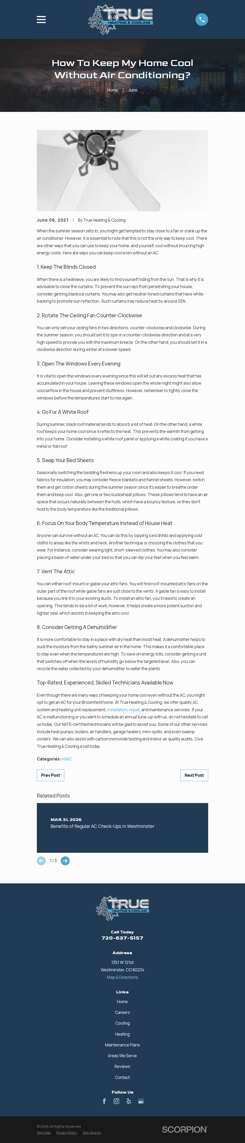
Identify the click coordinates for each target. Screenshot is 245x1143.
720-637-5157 (122, 938)
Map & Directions (122, 977)
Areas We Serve (122, 1055)
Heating (122, 1034)
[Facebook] (104, 1101)
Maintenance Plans (122, 1045)
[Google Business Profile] (141, 1101)
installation (117, 709)
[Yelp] (129, 1101)
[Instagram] (116, 1101)
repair (134, 709)
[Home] (120, 19)
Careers (122, 1012)
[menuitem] (44, 1133)
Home (122, 1001)
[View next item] (65, 860)
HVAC (67, 759)
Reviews (122, 1066)
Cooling (122, 1023)
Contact (122, 1077)
